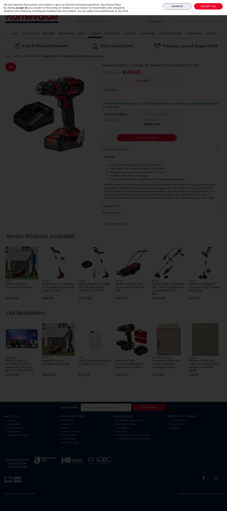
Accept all (208, 6)
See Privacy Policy (111, 4)
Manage (177, 6)
